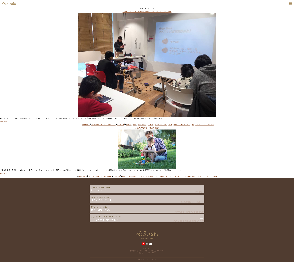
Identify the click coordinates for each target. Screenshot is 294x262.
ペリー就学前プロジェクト (195, 176)
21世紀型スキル (161, 125)
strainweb (86, 125)
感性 (134, 125)
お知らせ (120, 125)
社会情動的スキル (166, 176)
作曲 (170, 125)
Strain (9, 3)
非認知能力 (142, 125)
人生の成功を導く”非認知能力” (147, 128)
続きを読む (4, 121)
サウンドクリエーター (182, 125)
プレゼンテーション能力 (204, 125)
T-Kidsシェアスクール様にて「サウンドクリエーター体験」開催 (147, 12)
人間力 (150, 125)
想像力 (124, 176)
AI (193, 125)
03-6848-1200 (150, 253)
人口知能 (213, 176)
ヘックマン (179, 176)
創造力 (128, 125)
